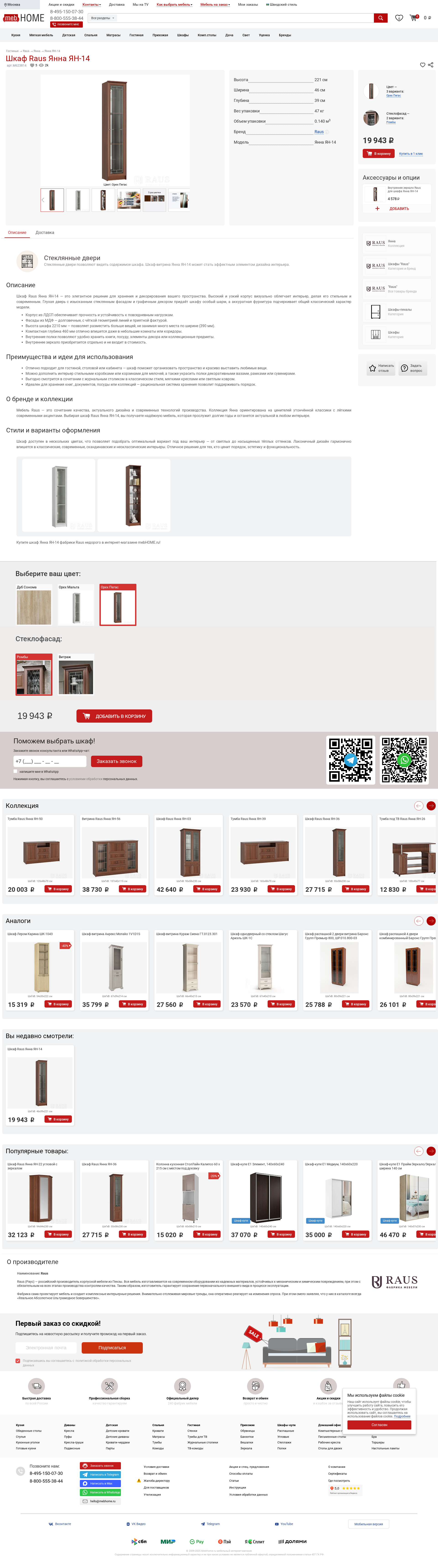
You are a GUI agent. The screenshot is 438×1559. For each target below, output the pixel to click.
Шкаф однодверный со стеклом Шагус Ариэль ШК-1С (259, 936)
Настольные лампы (385, 1448)
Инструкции (237, 1487)
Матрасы (158, 1436)
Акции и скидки (61, 5)
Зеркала (246, 1448)
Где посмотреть (339, 1480)
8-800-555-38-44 (66, 18)
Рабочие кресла (329, 1442)
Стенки (192, 1430)
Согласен (379, 1425)
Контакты (91, 5)
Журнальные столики (203, 1442)
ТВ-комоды (195, 1448)
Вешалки (246, 1442)
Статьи (234, 1480)
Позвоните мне (68, 24)
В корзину (382, 154)
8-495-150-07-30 (66, 11)
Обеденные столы (29, 1430)
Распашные (285, 1430)
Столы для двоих (330, 1448)
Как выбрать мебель (173, 5)
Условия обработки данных (248, 1494)
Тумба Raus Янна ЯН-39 (248, 819)
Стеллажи (284, 1442)
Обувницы (247, 1430)
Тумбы (157, 1442)
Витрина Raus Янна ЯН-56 (101, 819)
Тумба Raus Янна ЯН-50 (25, 819)
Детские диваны (117, 1436)
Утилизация (152, 1494)
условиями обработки (85, 779)
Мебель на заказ (214, 5)
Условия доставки (156, 1467)
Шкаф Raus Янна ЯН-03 (173, 819)
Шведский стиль (283, 5)
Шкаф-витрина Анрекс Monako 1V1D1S (111, 934)
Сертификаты (337, 1473)
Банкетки (247, 1436)
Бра (374, 1436)
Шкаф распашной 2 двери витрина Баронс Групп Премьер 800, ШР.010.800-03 (336, 936)
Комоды (158, 1448)
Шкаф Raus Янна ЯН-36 (322, 819)
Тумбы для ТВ (197, 1436)
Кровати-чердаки (118, 1442)
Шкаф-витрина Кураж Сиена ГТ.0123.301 (187, 934)
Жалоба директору (157, 1480)
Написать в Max (101, 1483)
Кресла (69, 1430)
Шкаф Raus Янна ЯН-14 (25, 1049)
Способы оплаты (241, 1473)
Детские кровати (117, 1430)
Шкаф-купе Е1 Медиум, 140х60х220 (331, 1164)
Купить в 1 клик (411, 153)
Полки (281, 1448)
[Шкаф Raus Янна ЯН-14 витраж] (103, 200)
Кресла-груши (73, 1442)
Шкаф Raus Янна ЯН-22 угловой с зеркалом (32, 1166)
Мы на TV (141, 5)
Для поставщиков (156, 1487)
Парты (110, 1448)
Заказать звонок (117, 761)
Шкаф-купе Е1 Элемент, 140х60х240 (257, 1164)
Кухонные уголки (28, 1442)
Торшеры (378, 1442)
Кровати (158, 1430)
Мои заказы (248, 5)
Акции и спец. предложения (249, 1467)
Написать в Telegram (104, 1474)
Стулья (21, 1436)
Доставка (117, 5)
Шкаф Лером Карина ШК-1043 (30, 934)
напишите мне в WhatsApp (39, 771)
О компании (336, 1467)
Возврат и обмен (155, 1473)
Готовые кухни (26, 1448)
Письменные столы (332, 1436)
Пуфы (68, 1436)
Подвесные (72, 1448)
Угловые (283, 1436)
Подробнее (402, 1416)
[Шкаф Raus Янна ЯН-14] (52, 200)
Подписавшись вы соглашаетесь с (77, 1363)
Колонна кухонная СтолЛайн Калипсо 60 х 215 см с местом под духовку (188, 1166)
